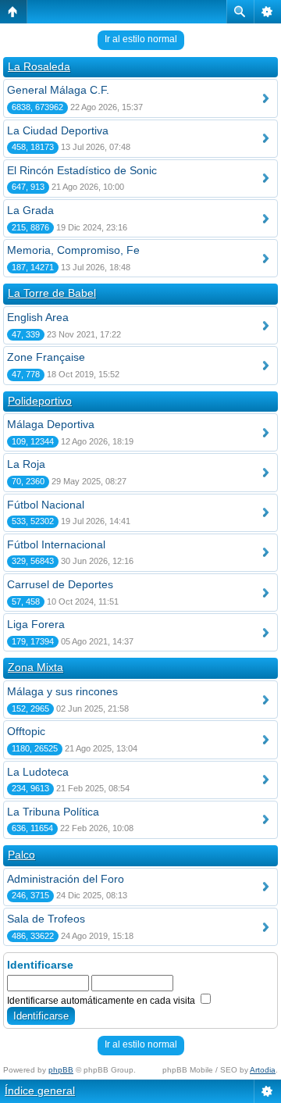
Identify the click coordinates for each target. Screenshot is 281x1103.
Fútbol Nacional (45, 504)
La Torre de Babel (52, 293)
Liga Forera (36, 624)
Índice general (40, 1090)
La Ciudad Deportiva (57, 130)
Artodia (263, 1070)
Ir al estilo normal (141, 39)
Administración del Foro (65, 879)
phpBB (60, 1070)
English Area (38, 317)
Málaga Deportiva (50, 424)
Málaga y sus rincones (62, 691)
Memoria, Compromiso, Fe (73, 250)
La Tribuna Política (53, 811)
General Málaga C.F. (58, 90)
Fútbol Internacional (56, 544)
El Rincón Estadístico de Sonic (82, 170)
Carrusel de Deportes (60, 584)
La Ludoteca (38, 772)
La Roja (26, 464)
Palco (21, 854)
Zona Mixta (35, 667)
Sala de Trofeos (46, 918)
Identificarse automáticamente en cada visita (102, 1000)
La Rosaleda (39, 66)
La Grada (30, 210)
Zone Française (46, 357)
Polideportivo (40, 400)
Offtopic (26, 731)
